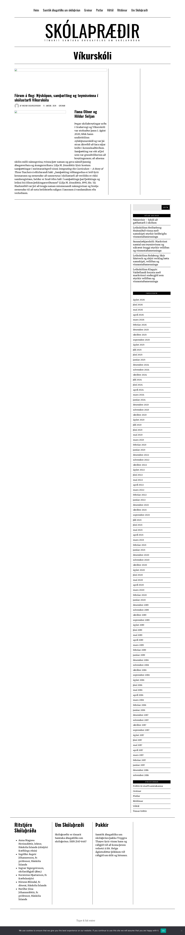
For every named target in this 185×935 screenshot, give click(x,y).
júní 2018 (137, 685)
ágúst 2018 (138, 680)
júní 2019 (137, 630)
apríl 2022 (138, 485)
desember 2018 (141, 660)
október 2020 (140, 565)
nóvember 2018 (141, 665)
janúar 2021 (139, 550)
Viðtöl (136, 806)
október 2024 (140, 375)
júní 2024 (138, 384)
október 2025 (140, 334)
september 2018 (141, 675)
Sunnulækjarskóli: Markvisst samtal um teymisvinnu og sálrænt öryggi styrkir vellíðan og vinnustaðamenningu (151, 246)
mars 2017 (138, 755)
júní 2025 (138, 354)
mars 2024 (138, 394)
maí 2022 (138, 480)
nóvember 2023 (141, 410)
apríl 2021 (138, 535)
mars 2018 (138, 700)
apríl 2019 (138, 640)
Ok (163, 931)
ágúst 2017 (138, 735)
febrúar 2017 (139, 760)
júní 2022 (138, 475)
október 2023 (140, 415)
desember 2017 (140, 715)
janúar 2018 (139, 710)
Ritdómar (138, 801)
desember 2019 (140, 605)
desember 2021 (141, 505)
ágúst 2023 (138, 419)
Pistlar (136, 796)
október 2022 (140, 465)
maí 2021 (138, 530)
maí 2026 (138, 309)
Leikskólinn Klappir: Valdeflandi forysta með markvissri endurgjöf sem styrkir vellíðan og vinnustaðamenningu (148, 275)
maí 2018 (137, 690)
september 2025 (141, 340)
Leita (165, 207)
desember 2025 (141, 329)
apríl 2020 (138, 585)
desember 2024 (141, 365)
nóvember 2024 (141, 369)
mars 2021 (138, 540)
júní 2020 (138, 575)
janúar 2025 (139, 359)
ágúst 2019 (138, 625)
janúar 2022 (139, 500)
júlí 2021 (137, 520)
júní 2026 (138, 304)
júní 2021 (137, 525)
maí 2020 (138, 580)
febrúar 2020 (140, 595)
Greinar (62, 106)
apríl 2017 (138, 750)
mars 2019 (138, 645)
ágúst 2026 (139, 299)
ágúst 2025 (139, 344)
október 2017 (139, 725)
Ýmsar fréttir (140, 811)
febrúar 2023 (139, 444)
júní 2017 (137, 740)
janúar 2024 (139, 400)
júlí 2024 (137, 379)
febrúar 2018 (139, 705)
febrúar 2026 (140, 324)
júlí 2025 (137, 349)
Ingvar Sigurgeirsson (31, 106)
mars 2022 (138, 490)
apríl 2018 (138, 695)
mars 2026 (138, 319)
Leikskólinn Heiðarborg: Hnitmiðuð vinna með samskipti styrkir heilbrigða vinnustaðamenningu (149, 232)
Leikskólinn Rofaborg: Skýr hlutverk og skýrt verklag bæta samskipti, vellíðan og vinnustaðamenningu (151, 260)
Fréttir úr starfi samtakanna (148, 786)
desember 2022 (141, 455)
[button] (107, 920)
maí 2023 (138, 435)
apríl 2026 (138, 314)
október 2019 (139, 615)
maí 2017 (137, 745)
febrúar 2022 (140, 495)
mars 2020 (138, 590)
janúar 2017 (139, 765)
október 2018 (139, 670)
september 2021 (141, 515)
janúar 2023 (139, 450)
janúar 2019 (139, 655)
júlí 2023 (137, 425)
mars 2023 (138, 440)
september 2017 (141, 730)
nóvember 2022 (141, 460)
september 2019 (141, 620)
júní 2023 (137, 430)
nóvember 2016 (141, 775)
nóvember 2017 (141, 720)
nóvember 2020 (141, 560)
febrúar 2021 (139, 545)
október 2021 (140, 510)
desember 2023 (141, 404)
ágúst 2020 (139, 570)
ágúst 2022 (139, 470)
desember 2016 (140, 770)
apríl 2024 (138, 390)
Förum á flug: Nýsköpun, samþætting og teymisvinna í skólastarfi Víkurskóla (56, 97)
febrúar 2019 (139, 650)
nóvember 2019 (141, 610)
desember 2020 (141, 555)
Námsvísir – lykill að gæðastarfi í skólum (145, 221)
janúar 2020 (139, 600)
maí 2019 (137, 635)
